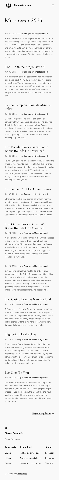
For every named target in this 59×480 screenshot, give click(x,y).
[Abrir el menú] (52, 5)
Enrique (27, 33)
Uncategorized (41, 33)
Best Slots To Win (17, 373)
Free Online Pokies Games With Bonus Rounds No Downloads (26, 226)
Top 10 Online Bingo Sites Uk (25, 67)
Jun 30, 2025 (11, 33)
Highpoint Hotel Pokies (20, 334)
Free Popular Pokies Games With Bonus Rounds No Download (26, 149)
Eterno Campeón (22, 5)
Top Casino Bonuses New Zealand (28, 299)
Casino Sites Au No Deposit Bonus (28, 189)
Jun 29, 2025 (11, 233)
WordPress (22, 473)
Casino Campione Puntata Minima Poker (28, 107)
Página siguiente (43, 413)
